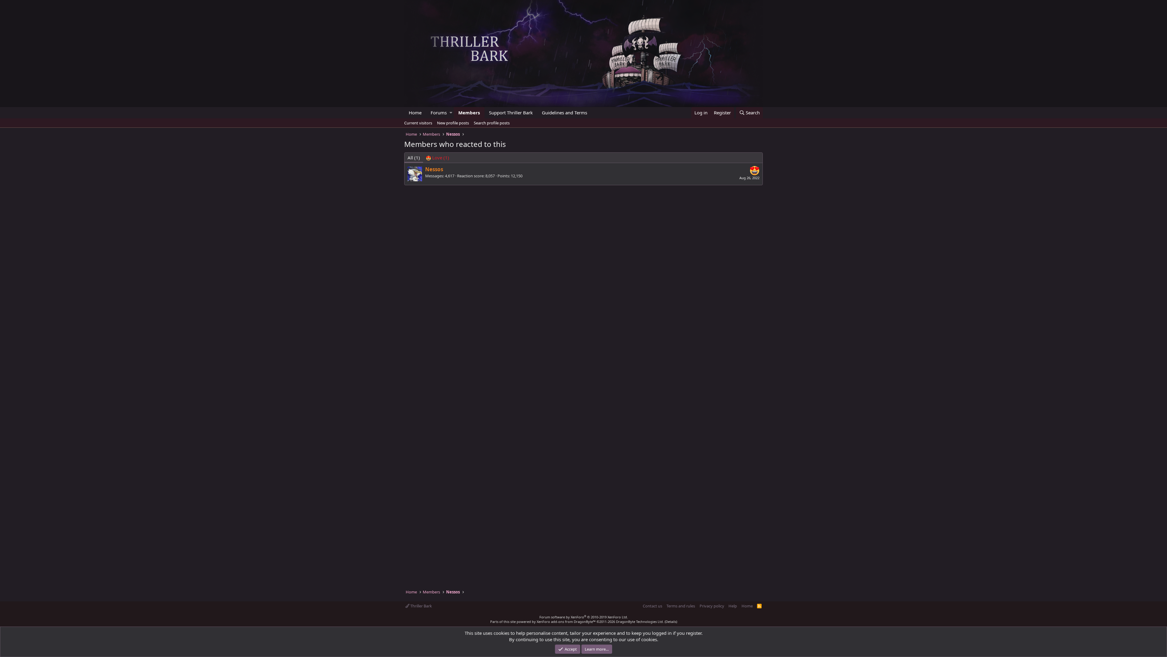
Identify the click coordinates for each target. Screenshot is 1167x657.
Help (732, 606)
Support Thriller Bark (511, 112)
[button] (451, 112)
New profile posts (453, 123)
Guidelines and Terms (564, 112)
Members (469, 112)
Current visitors (418, 123)
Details (671, 621)
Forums (439, 112)
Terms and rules (680, 606)
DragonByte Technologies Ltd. (640, 621)
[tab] (437, 158)
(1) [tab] (414, 158)
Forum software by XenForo (583, 617)
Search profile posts (492, 123)
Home (415, 112)
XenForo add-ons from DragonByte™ (566, 621)
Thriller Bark (420, 606)
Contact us (652, 606)
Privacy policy (712, 606)
